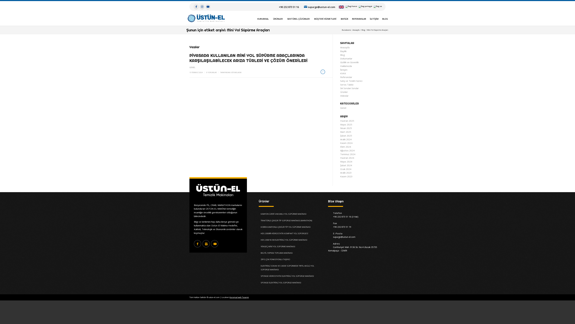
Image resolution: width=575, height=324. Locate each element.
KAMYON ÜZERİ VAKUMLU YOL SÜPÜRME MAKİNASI (283, 214)
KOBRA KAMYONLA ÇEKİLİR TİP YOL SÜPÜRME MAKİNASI (286, 227)
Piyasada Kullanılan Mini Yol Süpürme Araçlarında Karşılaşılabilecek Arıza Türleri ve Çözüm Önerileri (248, 58)
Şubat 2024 (346, 165)
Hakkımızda (346, 66)
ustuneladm (236, 72)
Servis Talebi (346, 84)
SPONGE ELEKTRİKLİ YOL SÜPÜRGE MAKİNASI (281, 282)
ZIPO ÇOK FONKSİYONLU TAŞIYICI (275, 259)
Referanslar (346, 77)
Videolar (344, 95)
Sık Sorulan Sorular (349, 88)
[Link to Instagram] (202, 6)
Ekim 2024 (345, 146)
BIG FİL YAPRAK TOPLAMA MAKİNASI (277, 253)
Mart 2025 (345, 131)
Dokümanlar (346, 58)
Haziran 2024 (347, 157)
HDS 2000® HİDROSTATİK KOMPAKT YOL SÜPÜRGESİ (284, 233)
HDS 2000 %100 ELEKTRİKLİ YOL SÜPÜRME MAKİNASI (284, 239)
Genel (192, 67)
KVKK (343, 73)
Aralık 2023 (346, 172)
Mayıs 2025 (346, 124)
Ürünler (344, 91)
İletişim (343, 69)
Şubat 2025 (346, 135)
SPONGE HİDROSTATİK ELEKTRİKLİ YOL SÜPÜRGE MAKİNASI (287, 276)
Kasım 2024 (346, 142)
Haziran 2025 (347, 120)
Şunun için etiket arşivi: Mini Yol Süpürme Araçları (228, 30)
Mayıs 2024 (346, 161)
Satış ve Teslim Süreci (351, 80)
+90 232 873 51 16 (289, 7)
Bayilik (343, 51)
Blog (342, 54)
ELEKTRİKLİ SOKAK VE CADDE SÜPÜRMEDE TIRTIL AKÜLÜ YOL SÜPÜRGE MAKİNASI (287, 267)
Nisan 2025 (346, 128)
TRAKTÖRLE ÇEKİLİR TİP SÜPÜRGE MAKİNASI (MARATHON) (286, 220)
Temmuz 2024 (347, 154)
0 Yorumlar (211, 72)
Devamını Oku (323, 72)
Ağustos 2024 (347, 150)
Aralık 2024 (346, 139)
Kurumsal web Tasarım (239, 297)
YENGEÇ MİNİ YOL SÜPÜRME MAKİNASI (278, 246)
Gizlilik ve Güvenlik (349, 62)
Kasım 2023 (346, 176)
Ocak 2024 (345, 169)
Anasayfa (344, 47)
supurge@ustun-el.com (321, 7)
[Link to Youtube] (208, 6)
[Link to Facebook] (196, 6)
